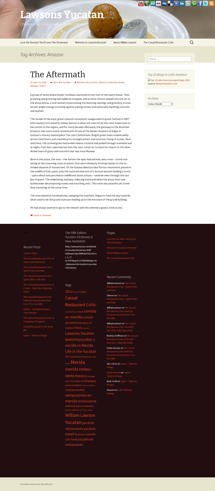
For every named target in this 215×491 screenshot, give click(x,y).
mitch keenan (113, 372)
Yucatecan (80, 434)
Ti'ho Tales (87, 410)
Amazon (103, 82)
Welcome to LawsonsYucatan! (90, 42)
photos (68, 385)
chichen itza (70, 311)
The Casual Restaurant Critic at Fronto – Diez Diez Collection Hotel (39, 288)
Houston (85, 328)
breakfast (82, 292)
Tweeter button (205, 3)
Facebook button (199, 3)
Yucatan (73, 422)
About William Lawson (125, 42)
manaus (34, 85)
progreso (77, 385)
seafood (70, 406)
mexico (81, 375)
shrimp (68, 410)
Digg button (164, 3)
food (77, 327)
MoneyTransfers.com (166, 83)
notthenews (88, 381)
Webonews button (176, 3)
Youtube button (141, 3)
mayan (67, 363)
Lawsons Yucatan (79, 333)
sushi (74, 410)
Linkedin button (182, 3)
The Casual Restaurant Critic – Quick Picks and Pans (122, 287)
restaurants (87, 401)
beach (75, 292)
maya (94, 357)
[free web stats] (26, 232)
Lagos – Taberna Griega (35, 335)
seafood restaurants (84, 406)
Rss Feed (211, 3)
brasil (121, 82)
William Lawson (80, 415)
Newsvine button (146, 3)
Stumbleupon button (152, 3)
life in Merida (82, 345)
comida (79, 311)
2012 (69, 291)
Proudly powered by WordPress (36, 484)
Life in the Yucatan (62, 82)
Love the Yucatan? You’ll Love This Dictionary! (44, 42)
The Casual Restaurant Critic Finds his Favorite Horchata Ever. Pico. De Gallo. (38, 300)
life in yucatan (73, 356)
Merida (78, 362)
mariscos (86, 356)
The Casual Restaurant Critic (158, 42)
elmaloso (83, 322)
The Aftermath (57, 74)
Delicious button (170, 3)
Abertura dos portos (87, 82)
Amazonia (113, 82)
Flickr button (158, 3)
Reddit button (188, 3)
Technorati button (194, 3)
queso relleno (89, 385)
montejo (91, 376)
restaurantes (75, 390)
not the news (72, 381)
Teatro (42, 85)
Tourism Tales (30, 253)
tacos (79, 410)
